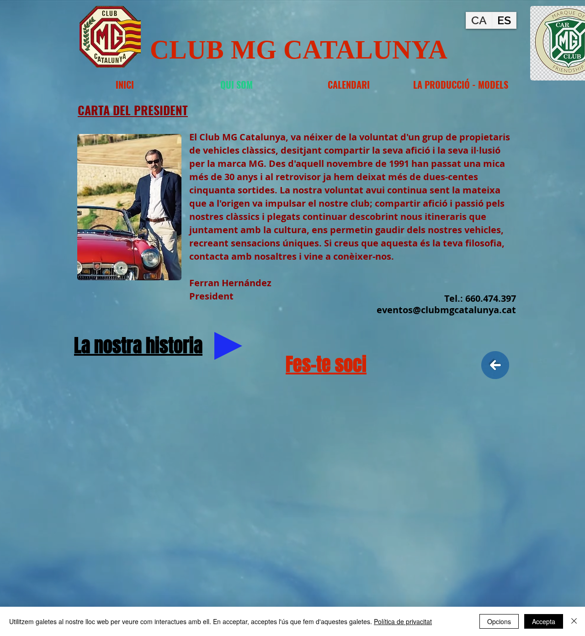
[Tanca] (574, 621)
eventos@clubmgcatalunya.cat (446, 310)
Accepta (543, 621)
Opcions (499, 621)
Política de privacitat (403, 621)
